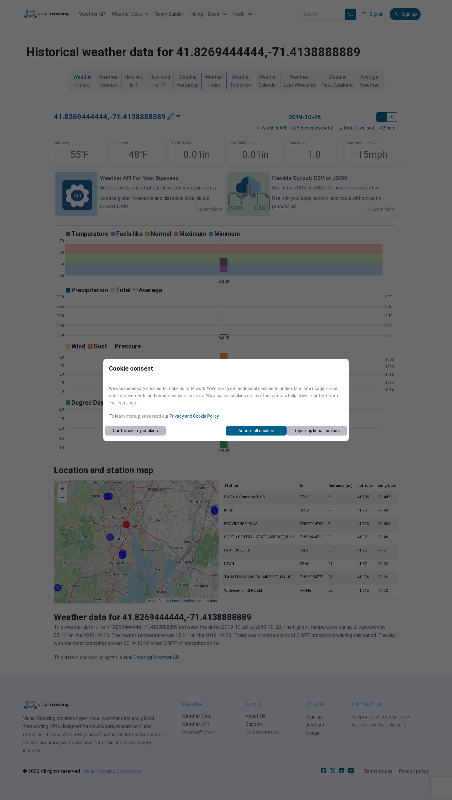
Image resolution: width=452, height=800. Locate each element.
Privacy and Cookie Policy (194, 416)
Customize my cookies (135, 430)
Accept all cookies (256, 430)
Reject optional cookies (317, 430)
